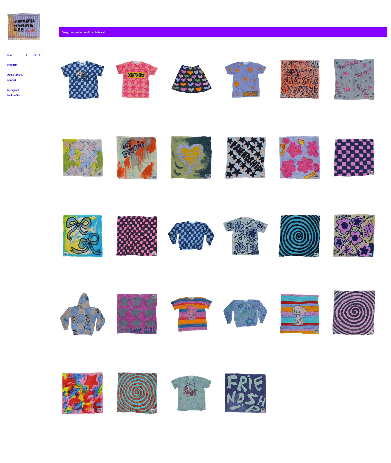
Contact (11, 80)
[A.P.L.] (24, 27)
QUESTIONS (15, 74)
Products (12, 64)
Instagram (13, 90)
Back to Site (14, 95)
